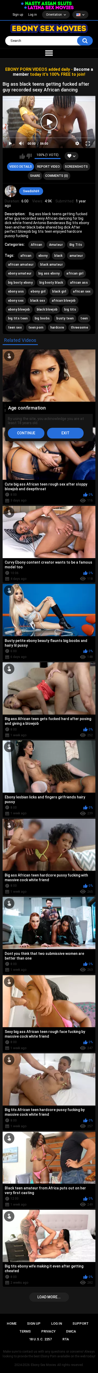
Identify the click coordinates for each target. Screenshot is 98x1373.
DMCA (71, 1331)
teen (84, 318)
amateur (76, 256)
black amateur (51, 264)
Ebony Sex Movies (43, 1365)
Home (11, 1323)
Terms (25, 1331)
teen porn (36, 327)
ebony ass (16, 291)
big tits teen (18, 318)
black (58, 256)
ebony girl (38, 291)
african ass (79, 282)
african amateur (21, 264)
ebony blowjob (19, 309)
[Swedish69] (11, 191)
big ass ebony (49, 273)
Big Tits (76, 245)
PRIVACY (48, 1331)
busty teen (65, 318)
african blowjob (64, 300)
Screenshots (76, 166)
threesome (79, 327)
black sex (37, 300)
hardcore (57, 327)
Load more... (49, 1297)
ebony (43, 256)
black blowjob (47, 309)
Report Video (48, 166)
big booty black (51, 282)
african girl (74, 273)
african (26, 256)
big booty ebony (20, 282)
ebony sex (16, 300)
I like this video (22, 156)
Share (35, 176)
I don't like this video (29, 156)
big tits (70, 309)
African (36, 245)
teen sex (15, 327)
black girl (59, 291)
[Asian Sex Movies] (46, 3)
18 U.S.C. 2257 (40, 1339)
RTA (65, 1339)
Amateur (56, 245)
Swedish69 (31, 191)
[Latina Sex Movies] (49, 7)
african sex (81, 291)
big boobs (42, 318)
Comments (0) (56, 176)
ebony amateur (20, 273)
